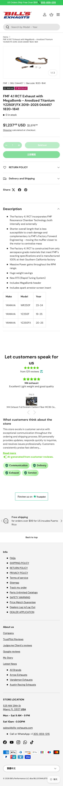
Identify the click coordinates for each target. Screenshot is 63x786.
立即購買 (31, 154)
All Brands (15, 670)
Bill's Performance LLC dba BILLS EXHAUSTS (28, 778)
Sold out (42, 145)
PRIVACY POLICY (19, 572)
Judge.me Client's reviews (17, 645)
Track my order (18, 587)
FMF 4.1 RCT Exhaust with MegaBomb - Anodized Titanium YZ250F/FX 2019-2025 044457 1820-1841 (28, 40)
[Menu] (58, 14)
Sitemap (14, 582)
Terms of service (19, 577)
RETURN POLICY (19, 568)
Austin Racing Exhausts (23, 684)
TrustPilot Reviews (13, 639)
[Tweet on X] (13, 190)
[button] (51, 14)
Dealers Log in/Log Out (22, 607)
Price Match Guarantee (23, 602)
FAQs (13, 558)
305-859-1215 (41, 734)
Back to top (32, 537)
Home (5, 37)
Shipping (7, 130)
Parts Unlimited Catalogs (24, 592)
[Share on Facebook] (20, 190)
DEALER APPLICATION (22, 612)
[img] (31, 368)
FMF (5, 83)
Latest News (10, 663)
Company (8, 633)
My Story (8, 657)
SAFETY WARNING (20, 597)
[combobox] (31, 27)
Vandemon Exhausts (21, 679)
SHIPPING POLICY (19, 563)
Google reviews (11, 651)
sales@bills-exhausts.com (18, 727)
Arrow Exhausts (18, 674)
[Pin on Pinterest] (26, 190)
